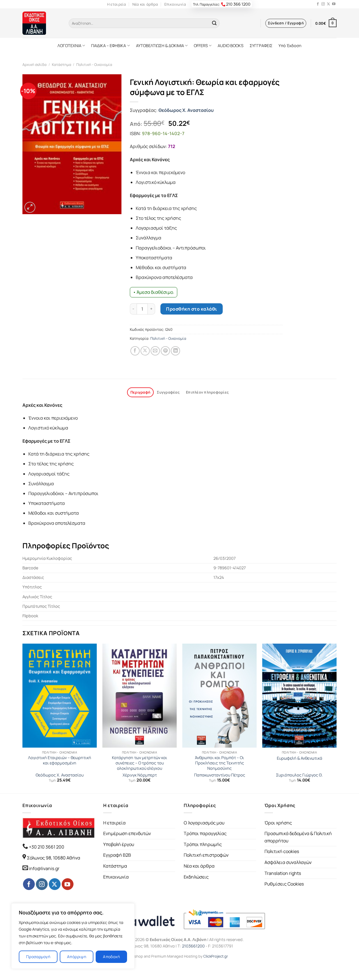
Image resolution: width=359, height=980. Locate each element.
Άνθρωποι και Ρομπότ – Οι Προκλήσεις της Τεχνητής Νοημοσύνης (219, 763)
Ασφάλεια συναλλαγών (288, 862)
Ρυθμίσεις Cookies (284, 884)
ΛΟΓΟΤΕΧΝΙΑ (69, 45)
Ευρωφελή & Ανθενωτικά (299, 758)
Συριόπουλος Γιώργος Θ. (299, 775)
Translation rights (282, 873)
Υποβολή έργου (118, 844)
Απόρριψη (76, 956)
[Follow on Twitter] (328, 4)
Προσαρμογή (38, 956)
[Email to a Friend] (155, 350)
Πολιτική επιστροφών (206, 855)
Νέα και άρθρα (145, 4)
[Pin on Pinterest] (165, 350)
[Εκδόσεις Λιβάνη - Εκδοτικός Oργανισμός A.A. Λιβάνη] (41, 23)
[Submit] (214, 23)
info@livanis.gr (44, 868)
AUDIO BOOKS (230, 45)
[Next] (336, 718)
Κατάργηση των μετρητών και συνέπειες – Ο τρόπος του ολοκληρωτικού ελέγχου (139, 763)
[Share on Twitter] (145, 350)
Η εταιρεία (116, 4)
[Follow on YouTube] (333, 4)
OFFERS (201, 45)
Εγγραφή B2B (117, 855)
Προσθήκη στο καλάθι (191, 309)
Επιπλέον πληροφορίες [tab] (207, 392)
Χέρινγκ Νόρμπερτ (140, 775)
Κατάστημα (61, 64)
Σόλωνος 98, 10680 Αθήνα (53, 858)
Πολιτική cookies (281, 851)
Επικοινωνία (175, 4)
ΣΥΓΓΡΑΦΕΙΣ (261, 45)
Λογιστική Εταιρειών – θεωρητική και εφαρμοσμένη (59, 760)
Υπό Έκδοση (290, 45)
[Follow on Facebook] (317, 4)
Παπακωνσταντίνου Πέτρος (219, 775)
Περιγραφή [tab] (140, 392)
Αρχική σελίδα (34, 64)
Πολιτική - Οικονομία (94, 64)
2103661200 (193, 946)
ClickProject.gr (215, 956)
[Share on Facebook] (135, 350)
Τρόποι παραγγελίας (205, 833)
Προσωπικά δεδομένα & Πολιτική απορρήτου (298, 837)
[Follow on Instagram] (323, 4)
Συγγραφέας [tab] (168, 392)
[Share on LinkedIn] (175, 350)
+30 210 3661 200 (46, 847)
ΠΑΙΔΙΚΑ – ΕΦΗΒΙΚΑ (108, 45)
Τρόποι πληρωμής (203, 844)
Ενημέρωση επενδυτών (127, 833)
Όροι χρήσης (278, 823)
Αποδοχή (111, 956)
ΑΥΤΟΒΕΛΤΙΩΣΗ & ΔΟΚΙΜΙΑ (160, 45)
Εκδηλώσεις (196, 877)
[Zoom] (29, 207)
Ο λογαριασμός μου (204, 823)
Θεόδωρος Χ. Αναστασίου (186, 110)
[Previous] (23, 718)
